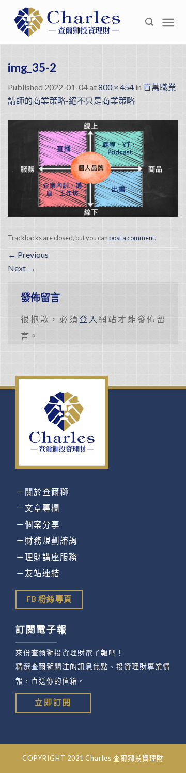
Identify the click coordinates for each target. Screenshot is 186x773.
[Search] (149, 22)
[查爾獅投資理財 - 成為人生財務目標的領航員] (67, 22)
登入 (89, 319)
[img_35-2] (93, 167)
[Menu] (168, 22)
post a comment (131, 238)
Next (22, 268)
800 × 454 (116, 87)
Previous (28, 254)
